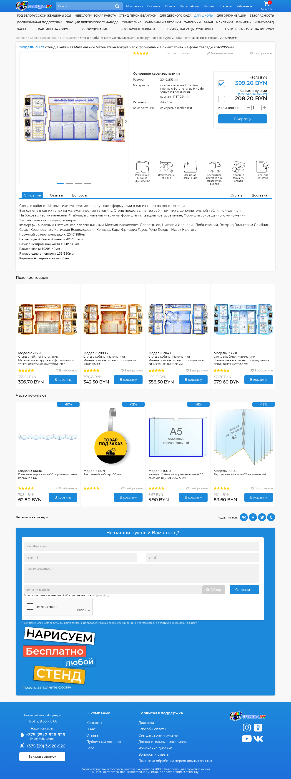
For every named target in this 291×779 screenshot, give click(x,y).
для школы (203, 15)
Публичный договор (103, 742)
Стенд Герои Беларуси (137, 15)
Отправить (244, 590)
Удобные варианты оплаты (238, 178)
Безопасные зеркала (137, 29)
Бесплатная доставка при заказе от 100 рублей (214, 179)
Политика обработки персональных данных (175, 761)
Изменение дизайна (155, 748)
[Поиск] (117, 6)
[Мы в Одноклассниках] (258, 727)
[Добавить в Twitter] (262, 517)
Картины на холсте (54, 29)
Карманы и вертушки (163, 22)
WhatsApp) (47, 738)
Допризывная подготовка (39, 22)
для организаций (231, 15)
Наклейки (224, 22)
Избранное (244, 6)
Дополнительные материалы (162, 742)
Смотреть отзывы (178, 53)
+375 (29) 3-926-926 (45, 746)
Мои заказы (134, 6)
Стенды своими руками (158, 735)
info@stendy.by (100, 595)
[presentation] (126, 121)
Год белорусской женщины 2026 (44, 15)
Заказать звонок (221, 53)
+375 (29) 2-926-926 (45, 734)
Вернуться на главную (32, 517)
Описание (32, 195)
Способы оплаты (152, 729)
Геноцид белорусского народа (92, 22)
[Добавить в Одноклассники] (271, 517)
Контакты (225, 6)
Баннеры (243, 22)
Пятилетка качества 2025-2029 (249, 29)
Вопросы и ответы (153, 754)
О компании (98, 713)
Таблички (192, 22)
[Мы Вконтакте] (258, 738)
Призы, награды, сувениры (190, 29)
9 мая (208, 22)
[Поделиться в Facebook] (253, 517)
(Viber (34, 738)
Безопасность (261, 15)
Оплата (170, 6)
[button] (60, 183)
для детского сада (175, 15)
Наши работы (189, 6)
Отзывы (208, 6)
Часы (21, 29)
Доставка (154, 6)
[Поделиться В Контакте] (244, 517)
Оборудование (95, 29)
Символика (132, 22)
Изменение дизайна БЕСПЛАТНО (142, 178)
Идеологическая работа (95, 15)
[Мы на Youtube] (246, 738)
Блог (90, 748)
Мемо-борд (264, 22)
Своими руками (252, 92)
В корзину (63, 380)
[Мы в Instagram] (246, 727)
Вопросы (79, 195)
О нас (91, 729)
